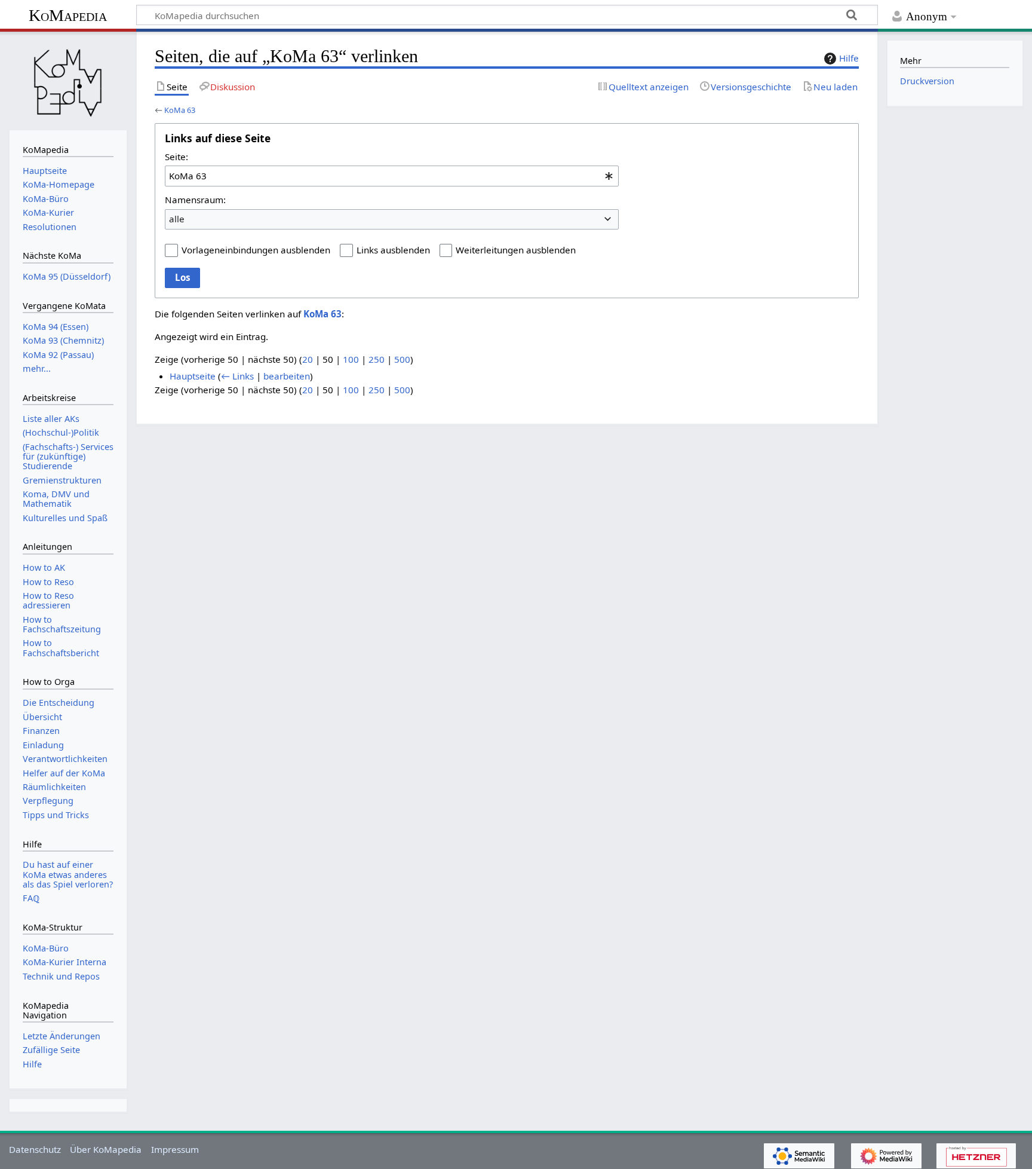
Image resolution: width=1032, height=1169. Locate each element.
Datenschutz (35, 1149)
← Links (237, 376)
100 (351, 359)
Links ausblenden (393, 250)
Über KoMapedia (106, 1149)
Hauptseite (193, 376)
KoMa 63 (179, 110)
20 (307, 359)
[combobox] (392, 176)
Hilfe (849, 58)
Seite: (176, 157)
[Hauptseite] (68, 79)
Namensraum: (195, 200)
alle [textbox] (177, 219)
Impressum (175, 1149)
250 (376, 359)
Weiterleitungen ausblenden (516, 250)
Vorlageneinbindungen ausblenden (256, 250)
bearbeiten (286, 376)
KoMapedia (68, 15)
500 (402, 359)
